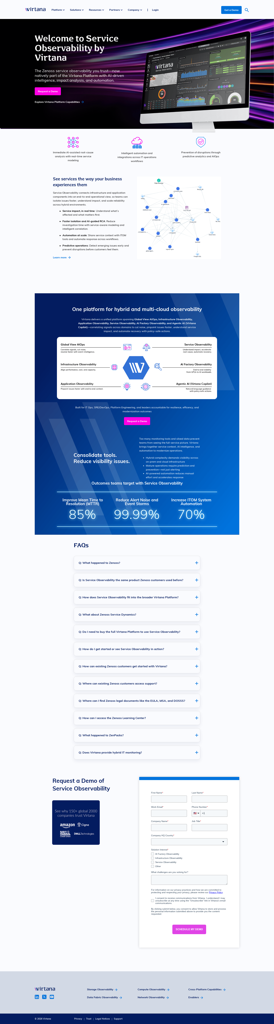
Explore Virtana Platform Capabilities (57, 101)
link (37, 997)
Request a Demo (48, 91)
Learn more (60, 257)
